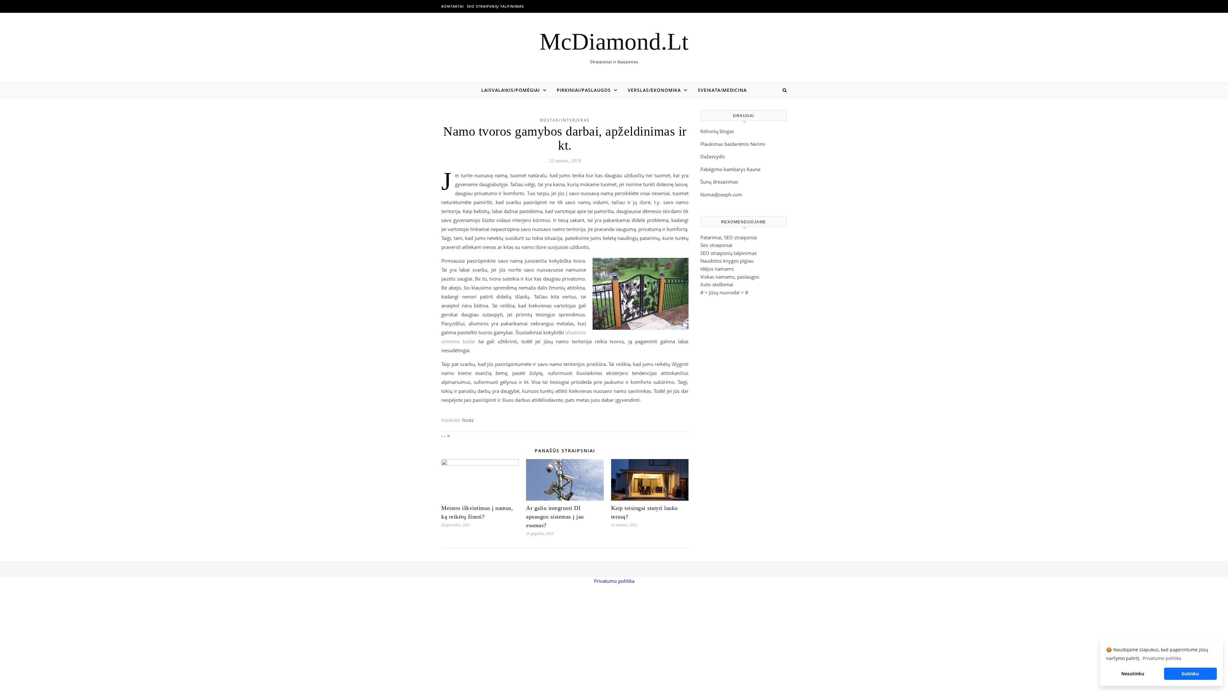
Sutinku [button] (1190, 674)
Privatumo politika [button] (1162, 658)
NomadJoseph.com (721, 194)
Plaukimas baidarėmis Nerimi (732, 144)
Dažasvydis (712, 156)
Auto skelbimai (716, 284)
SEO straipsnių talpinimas (495, 6)
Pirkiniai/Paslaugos (584, 90)
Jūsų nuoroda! (724, 292)
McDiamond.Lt (614, 41)
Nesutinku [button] (1132, 674)
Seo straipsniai (716, 245)
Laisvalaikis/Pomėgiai (510, 90)
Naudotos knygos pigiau (726, 261)
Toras (468, 420)
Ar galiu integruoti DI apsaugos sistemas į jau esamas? (555, 516)
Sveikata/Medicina (722, 90)
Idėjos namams (717, 269)
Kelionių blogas (717, 131)
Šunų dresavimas (719, 182)
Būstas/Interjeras (565, 120)
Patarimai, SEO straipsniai (728, 237)
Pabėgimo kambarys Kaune (730, 169)
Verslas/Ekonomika (654, 90)
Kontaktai (452, 6)
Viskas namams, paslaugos (729, 277)
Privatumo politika (614, 581)
